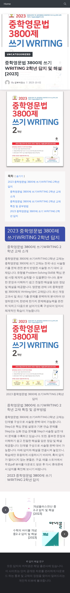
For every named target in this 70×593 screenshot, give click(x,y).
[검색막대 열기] (65, 4)
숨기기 (19, 176)
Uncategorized (19, 54)
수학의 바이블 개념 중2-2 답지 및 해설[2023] (25, 534)
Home (7, 3)
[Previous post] (5, 510)
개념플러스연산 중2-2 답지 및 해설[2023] (44, 510)
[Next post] (64, 534)
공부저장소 (19, 82)
